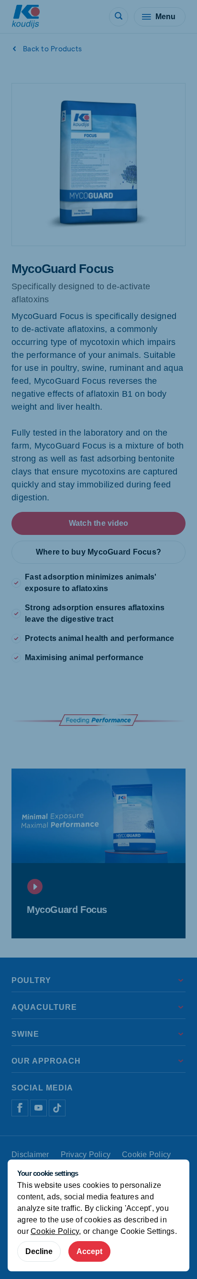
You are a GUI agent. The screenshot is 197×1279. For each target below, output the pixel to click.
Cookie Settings (147, 1231)
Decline (39, 1251)
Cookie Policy (55, 1231)
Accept (89, 1251)
